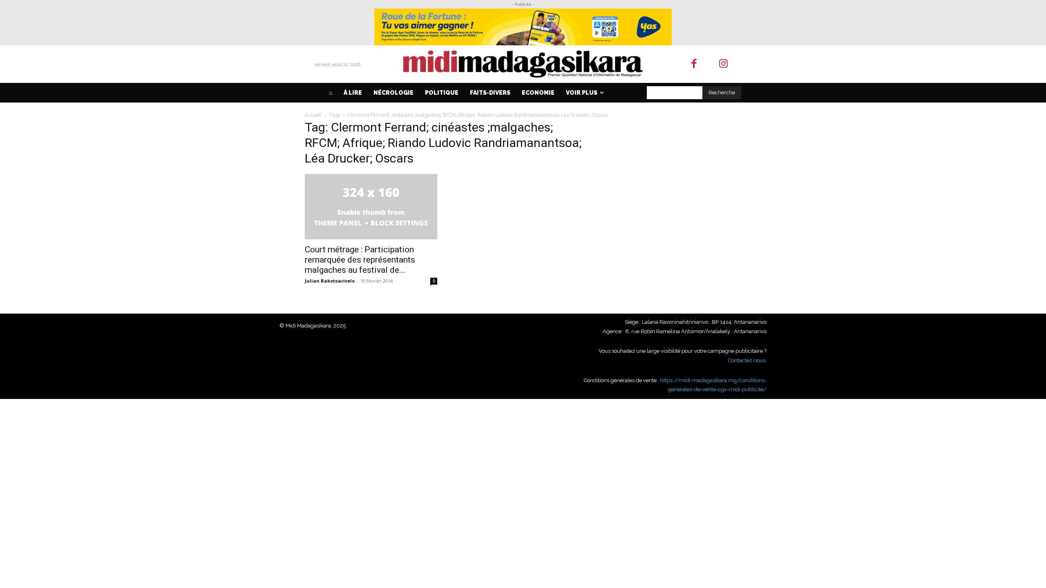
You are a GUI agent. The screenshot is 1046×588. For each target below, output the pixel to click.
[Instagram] (724, 64)
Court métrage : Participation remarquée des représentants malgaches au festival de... (360, 260)
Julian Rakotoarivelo (330, 281)
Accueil (313, 114)
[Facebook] (694, 64)
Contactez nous (746, 360)
